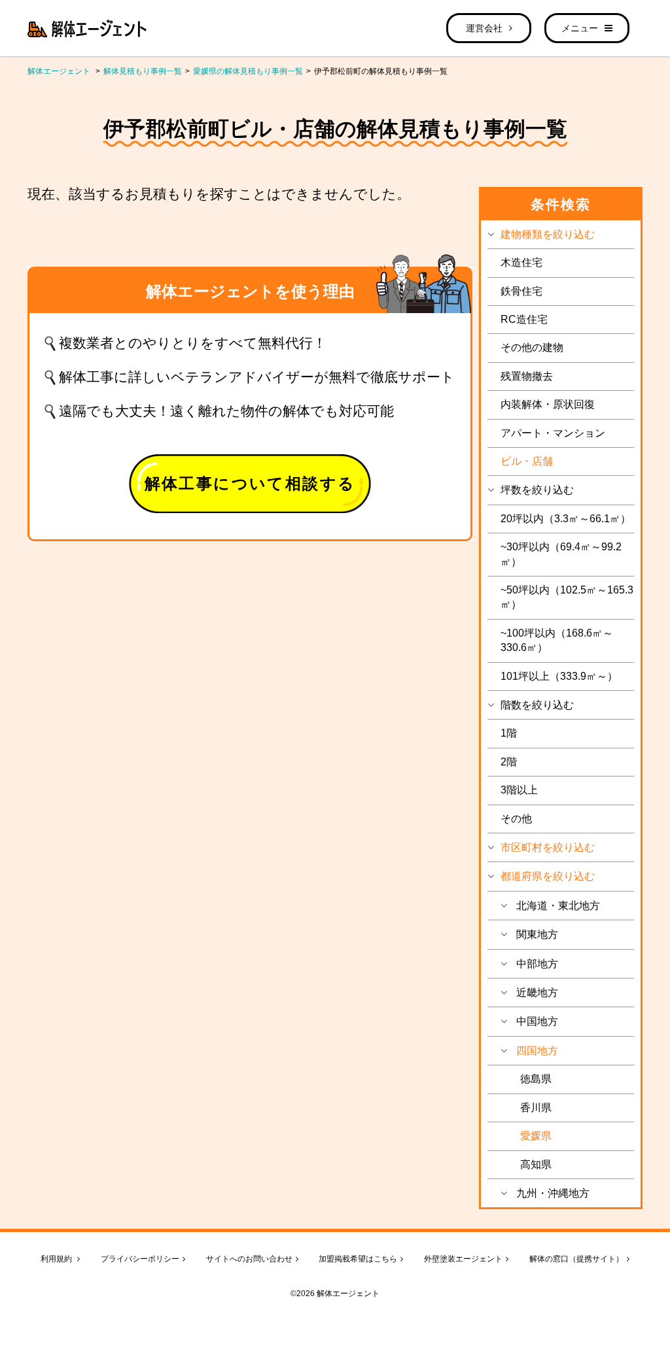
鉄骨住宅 (521, 291)
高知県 (536, 1164)
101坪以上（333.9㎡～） (559, 676)
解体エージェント (58, 71)
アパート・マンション (553, 433)
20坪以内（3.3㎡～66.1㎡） (566, 518)
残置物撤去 (527, 376)
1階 (509, 733)
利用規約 (57, 1258)
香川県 (536, 1107)
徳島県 (536, 1078)
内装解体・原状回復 (548, 404)
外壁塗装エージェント (463, 1258)
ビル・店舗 (527, 461)
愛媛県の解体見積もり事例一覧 (248, 71)
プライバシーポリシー (140, 1258)
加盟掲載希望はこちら (358, 1258)
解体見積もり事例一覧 (142, 71)
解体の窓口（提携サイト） (576, 1258)
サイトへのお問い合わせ (249, 1258)
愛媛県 (536, 1135)
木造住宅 (521, 262)
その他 (516, 818)
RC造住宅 (524, 319)
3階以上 (519, 789)
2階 (509, 761)
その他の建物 (532, 347)
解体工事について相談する (250, 483)
